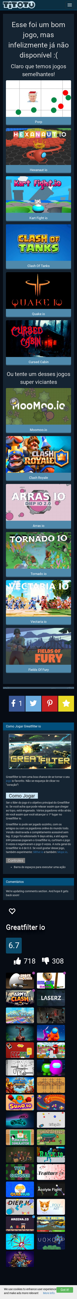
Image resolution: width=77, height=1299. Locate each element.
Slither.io (38, 852)
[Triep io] (51, 1120)
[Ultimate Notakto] (51, 1085)
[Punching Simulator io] (20, 1137)
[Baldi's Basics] (51, 980)
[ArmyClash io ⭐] (20, 998)
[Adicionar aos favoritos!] (12, 912)
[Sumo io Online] (20, 1102)
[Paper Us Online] (20, 1068)
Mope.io (62, 852)
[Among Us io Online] (51, 1033)
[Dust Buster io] (51, 1050)
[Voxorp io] (51, 1242)
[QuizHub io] (20, 1189)
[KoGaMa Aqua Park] (20, 1015)
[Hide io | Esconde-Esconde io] (20, 1155)
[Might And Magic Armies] (20, 1085)
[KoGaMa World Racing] (51, 1224)
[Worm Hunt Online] (51, 1102)
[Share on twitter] (33, 704)
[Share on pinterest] (50, 704)
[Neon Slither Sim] (20, 1120)
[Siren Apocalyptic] (20, 1033)
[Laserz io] (51, 998)
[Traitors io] (51, 1172)
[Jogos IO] (19, 5)
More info (49, 1293)
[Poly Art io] (51, 1207)
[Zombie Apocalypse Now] (51, 1015)
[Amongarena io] (51, 1068)
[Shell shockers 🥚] (20, 980)
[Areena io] (20, 1224)
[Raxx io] (51, 1155)
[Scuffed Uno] (20, 1050)
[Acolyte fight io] (51, 1189)
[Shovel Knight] (20, 1259)
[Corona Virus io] (20, 1242)
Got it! (65, 1290)
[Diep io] (20, 1207)
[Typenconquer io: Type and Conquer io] (20, 1172)
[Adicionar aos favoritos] (66, 704)
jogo (8, 780)
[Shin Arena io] (51, 1137)
